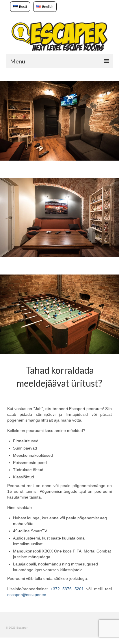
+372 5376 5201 (67, 589)
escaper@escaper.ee (26, 594)
